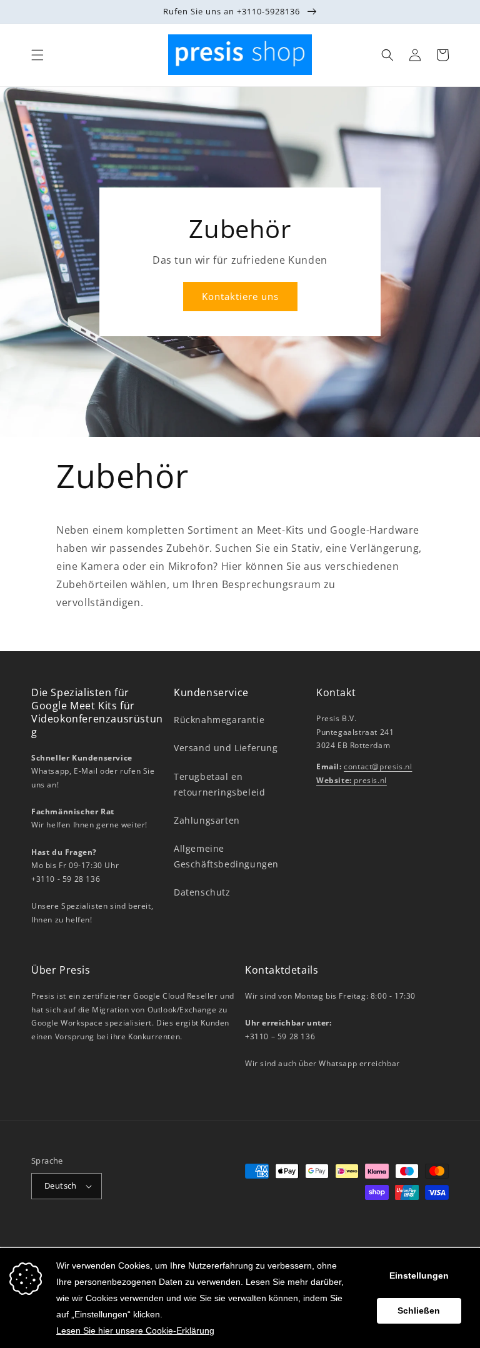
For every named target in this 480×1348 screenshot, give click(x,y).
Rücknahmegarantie (219, 720)
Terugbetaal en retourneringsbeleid (219, 784)
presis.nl (351, 780)
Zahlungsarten (207, 820)
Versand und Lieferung (226, 748)
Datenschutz (202, 892)
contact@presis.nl (378, 766)
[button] (37, 55)
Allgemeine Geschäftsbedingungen (226, 856)
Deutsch (60, 1185)
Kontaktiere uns (240, 296)
